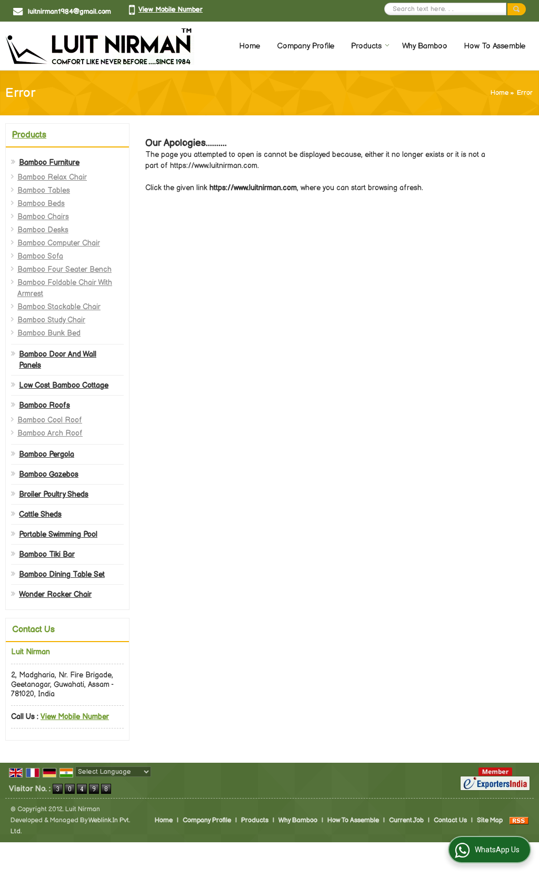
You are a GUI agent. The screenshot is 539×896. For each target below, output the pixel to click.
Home (250, 46)
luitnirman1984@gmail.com (69, 11)
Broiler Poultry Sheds (53, 494)
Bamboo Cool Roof (49, 420)
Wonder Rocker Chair (55, 594)
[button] (170, 9)
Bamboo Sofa (40, 256)
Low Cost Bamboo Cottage (63, 385)
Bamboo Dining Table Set (62, 574)
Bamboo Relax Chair (52, 177)
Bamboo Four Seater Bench (64, 269)
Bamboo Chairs (43, 216)
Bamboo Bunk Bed (49, 333)
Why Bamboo (424, 46)
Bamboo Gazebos (48, 474)
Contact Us (450, 820)
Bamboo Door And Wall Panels (57, 360)
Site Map (490, 820)
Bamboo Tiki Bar (47, 554)
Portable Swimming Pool (58, 534)
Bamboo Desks (42, 229)
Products (366, 46)
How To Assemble (495, 46)
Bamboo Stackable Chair (59, 306)
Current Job (406, 820)
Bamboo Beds (41, 203)
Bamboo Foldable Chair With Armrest (64, 288)
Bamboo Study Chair (51, 320)
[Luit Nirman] (99, 46)
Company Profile (306, 46)
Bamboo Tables (43, 190)
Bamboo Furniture (49, 162)
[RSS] (519, 820)
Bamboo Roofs (44, 405)
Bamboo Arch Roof (50, 433)
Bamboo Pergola (46, 454)
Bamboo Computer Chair (58, 243)
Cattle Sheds (40, 514)
